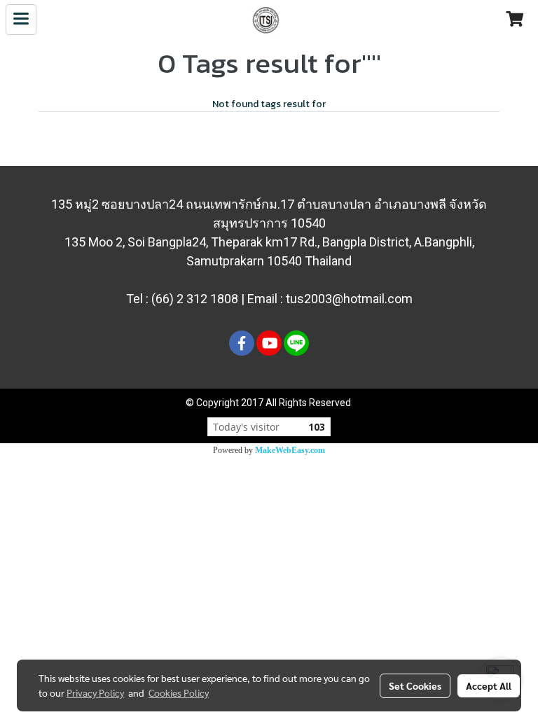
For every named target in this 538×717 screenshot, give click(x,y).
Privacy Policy (95, 692)
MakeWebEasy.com (290, 450)
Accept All (488, 685)
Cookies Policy (179, 692)
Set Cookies (415, 685)
